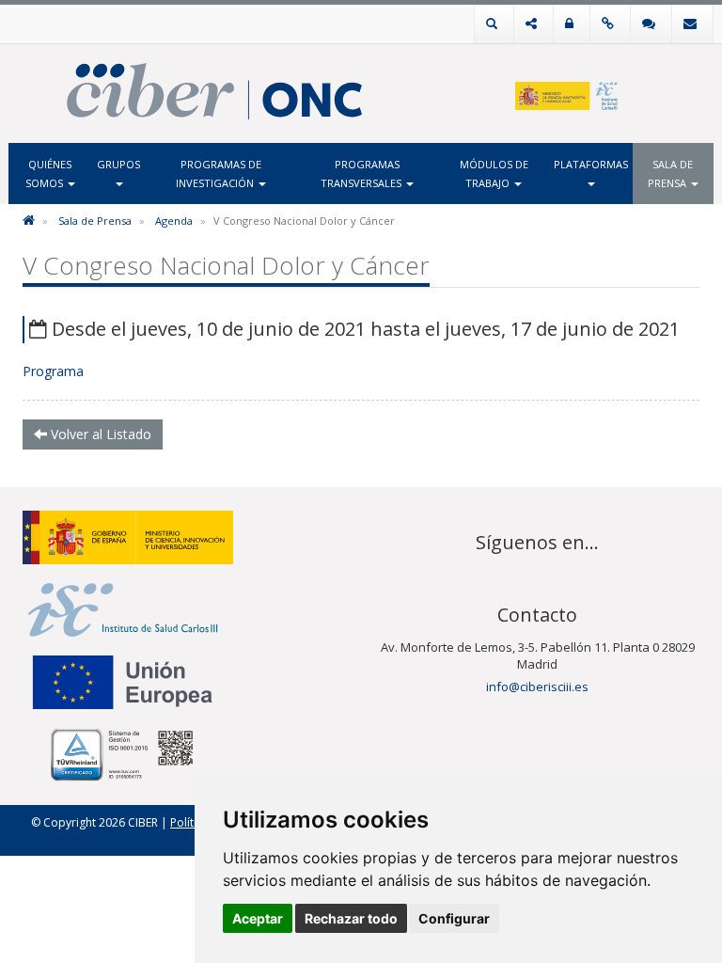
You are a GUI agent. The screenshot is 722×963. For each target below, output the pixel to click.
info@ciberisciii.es (537, 686)
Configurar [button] (454, 918)
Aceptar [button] (257, 918)
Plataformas (591, 164)
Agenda (174, 220)
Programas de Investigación (218, 173)
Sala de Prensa (671, 173)
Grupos (118, 164)
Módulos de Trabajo (494, 173)
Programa (53, 371)
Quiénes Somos (48, 173)
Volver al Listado (99, 434)
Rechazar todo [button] (351, 918)
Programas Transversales (362, 173)
